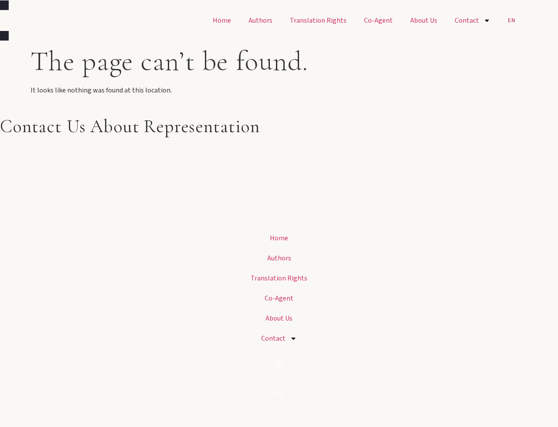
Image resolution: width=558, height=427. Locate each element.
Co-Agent (378, 20)
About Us (423, 20)
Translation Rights (318, 20)
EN (512, 20)
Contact (467, 20)
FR (545, 20)
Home (222, 20)
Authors (260, 20)
